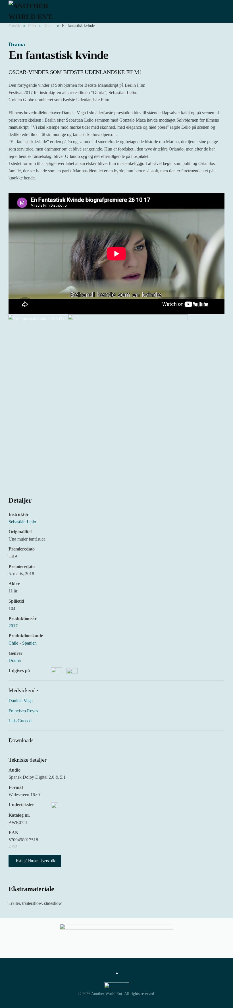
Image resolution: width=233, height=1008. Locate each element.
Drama (17, 44)
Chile (13, 643)
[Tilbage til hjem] (40, 11)
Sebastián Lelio (22, 521)
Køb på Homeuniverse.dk (35, 861)
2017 (13, 625)
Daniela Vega (21, 700)
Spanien (29, 643)
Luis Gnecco (20, 720)
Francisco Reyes (23, 710)
